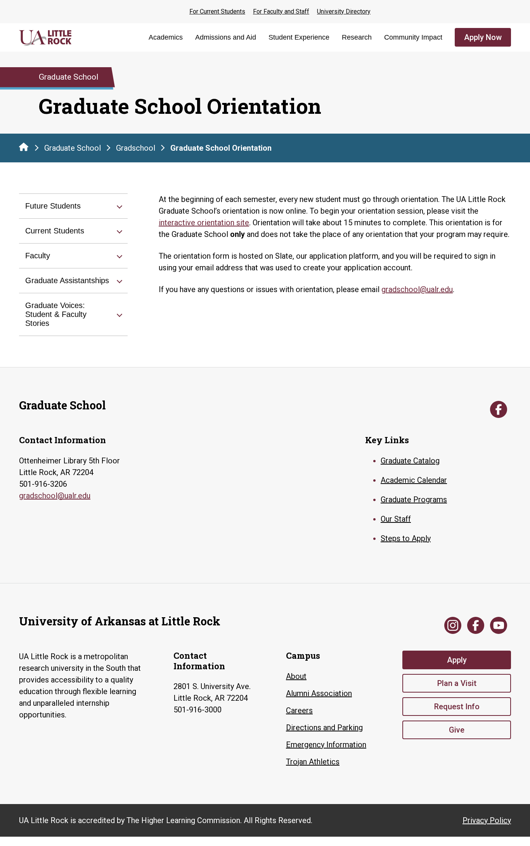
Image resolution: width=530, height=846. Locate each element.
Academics (166, 37)
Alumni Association (319, 693)
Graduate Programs (414, 499)
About (296, 676)
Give (456, 730)
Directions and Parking (324, 727)
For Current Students (217, 11)
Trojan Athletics (312, 761)
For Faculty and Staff (281, 11)
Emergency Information (326, 744)
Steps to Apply (406, 538)
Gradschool (135, 148)
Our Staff (396, 519)
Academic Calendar (414, 480)
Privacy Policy (486, 820)
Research (357, 37)
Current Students (54, 230)
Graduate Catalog (410, 460)
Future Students (53, 206)
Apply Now (483, 37)
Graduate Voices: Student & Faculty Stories (56, 314)
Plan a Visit (456, 683)
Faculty (37, 255)
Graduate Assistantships (67, 280)
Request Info (457, 706)
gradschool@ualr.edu (417, 289)
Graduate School (72, 148)
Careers (299, 710)
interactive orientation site (204, 222)
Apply (457, 660)
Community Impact (413, 37)
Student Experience (298, 37)
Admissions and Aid (225, 37)
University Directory (344, 11)
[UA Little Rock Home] (23, 146)
